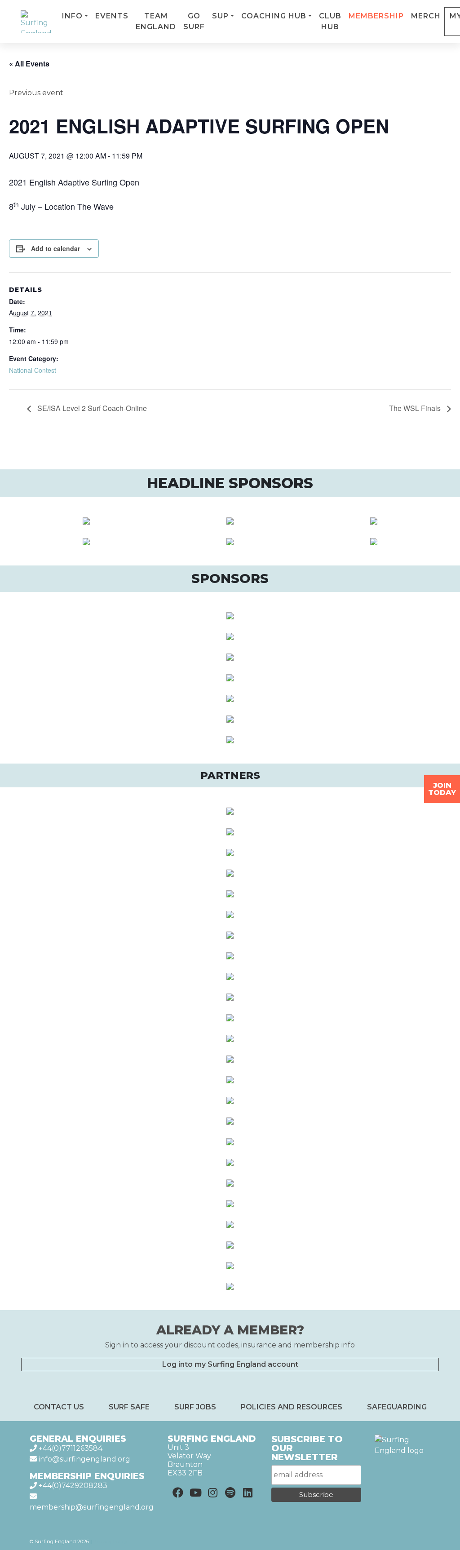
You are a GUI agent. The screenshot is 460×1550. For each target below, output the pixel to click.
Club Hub (330, 21)
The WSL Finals (415, 408)
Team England (156, 21)
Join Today (442, 789)
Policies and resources (291, 1407)
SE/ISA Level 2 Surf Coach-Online (91, 408)
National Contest (32, 370)
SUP (220, 16)
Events (111, 16)
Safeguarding (397, 1407)
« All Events (29, 63)
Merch (426, 16)
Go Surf (194, 21)
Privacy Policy (110, 1541)
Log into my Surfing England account (230, 1364)
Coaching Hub (273, 16)
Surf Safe (129, 1407)
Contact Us (59, 1407)
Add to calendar (55, 248)
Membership (376, 16)
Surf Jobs (195, 1407)
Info (72, 16)
